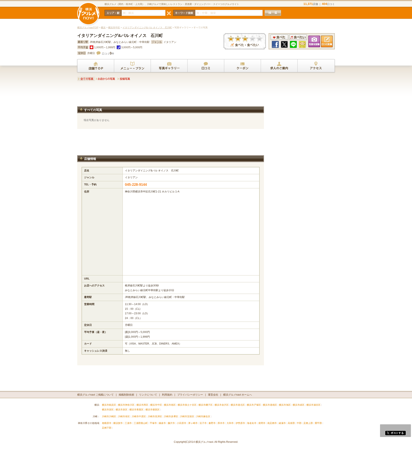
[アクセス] (316, 65)
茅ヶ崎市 (193, 423)
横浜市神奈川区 (126, 405)
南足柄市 (272, 423)
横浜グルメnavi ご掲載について (95, 394)
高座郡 (291, 423)
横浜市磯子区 (205, 405)
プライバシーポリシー (190, 394)
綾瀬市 (282, 423)
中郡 (299, 423)
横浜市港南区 (270, 405)
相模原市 (106, 423)
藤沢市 (171, 423)
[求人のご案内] (279, 65)
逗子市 (203, 423)
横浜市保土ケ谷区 (187, 405)
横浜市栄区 (108, 409)
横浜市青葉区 (136, 409)
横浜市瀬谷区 (313, 405)
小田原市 (181, 423)
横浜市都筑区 (152, 409)
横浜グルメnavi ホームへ (237, 394)
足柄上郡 (308, 423)
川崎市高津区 (155, 416)
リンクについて (148, 394)
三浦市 (128, 423)
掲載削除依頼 (126, 394)
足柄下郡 (106, 427)
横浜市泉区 (121, 409)
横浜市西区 (142, 405)
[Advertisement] (170, 95)
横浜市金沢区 (222, 405)
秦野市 (212, 423)
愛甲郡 (318, 423)
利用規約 (167, 394)
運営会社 (213, 394)
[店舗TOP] (95, 65)
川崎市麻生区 (203, 416)
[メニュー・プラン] (132, 65)
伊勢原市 (240, 423)
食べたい (298, 37)
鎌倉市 (162, 423)
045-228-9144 (136, 185)
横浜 (103, 27)
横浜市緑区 (298, 405)
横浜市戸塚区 (254, 405)
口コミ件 (108, 53)
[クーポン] (242, 65)
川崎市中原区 (139, 416)
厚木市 (221, 423)
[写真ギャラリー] (169, 65)
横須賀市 (118, 423)
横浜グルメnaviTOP (87, 27)
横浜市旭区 (285, 405)
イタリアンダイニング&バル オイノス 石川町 (147, 27)
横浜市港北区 (238, 405)
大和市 (230, 423)
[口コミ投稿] (206, 65)
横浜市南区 (170, 405)
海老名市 (251, 423)
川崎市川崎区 (109, 416)
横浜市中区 (114, 27)
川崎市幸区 (124, 416)
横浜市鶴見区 (109, 405)
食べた (279, 37)
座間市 (261, 423)
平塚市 (153, 423)
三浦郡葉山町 (141, 423)
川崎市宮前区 (187, 416)
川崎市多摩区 (171, 416)
